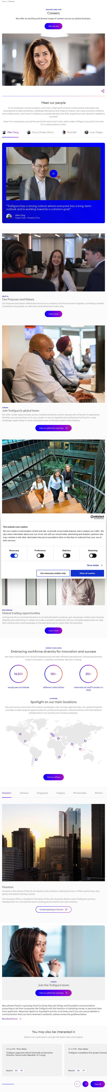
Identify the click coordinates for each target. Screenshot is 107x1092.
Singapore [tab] (42, 792)
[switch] (40, 556)
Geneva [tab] (24, 792)
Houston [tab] (6, 792)
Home (4, 1)
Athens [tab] (99, 792)
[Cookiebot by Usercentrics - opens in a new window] (92, 517)
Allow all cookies (87, 573)
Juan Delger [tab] (94, 134)
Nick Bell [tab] (69, 134)
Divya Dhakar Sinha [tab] (40, 134)
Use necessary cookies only (53, 573)
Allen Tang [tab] (10, 134)
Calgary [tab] (60, 792)
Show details (93, 565)
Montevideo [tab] (80, 792)
